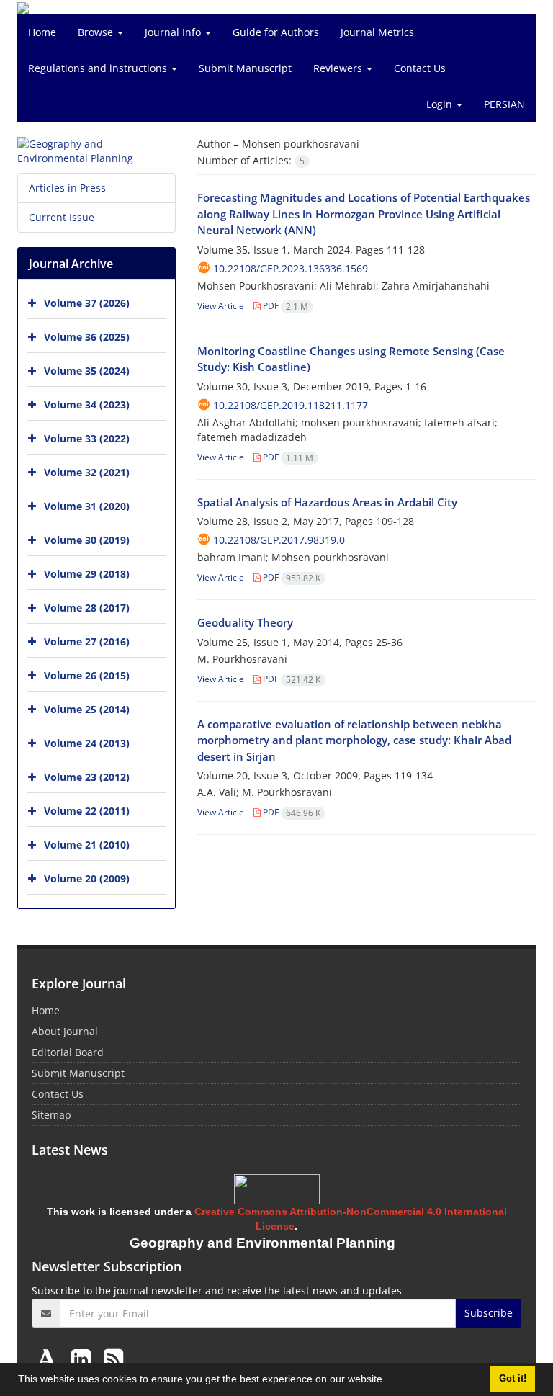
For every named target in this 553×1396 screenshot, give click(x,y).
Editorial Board (68, 1052)
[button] (390, 1381)
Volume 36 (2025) (87, 337)
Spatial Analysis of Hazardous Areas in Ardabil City (327, 502)
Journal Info (174, 32)
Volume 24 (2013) (87, 743)
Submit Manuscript (245, 68)
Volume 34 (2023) (87, 404)
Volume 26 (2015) (87, 675)
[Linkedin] (84, 1358)
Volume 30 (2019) (87, 540)
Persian (504, 104)
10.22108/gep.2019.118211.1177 (290, 405)
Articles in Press (67, 187)
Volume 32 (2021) (87, 472)
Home (42, 32)
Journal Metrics (377, 32)
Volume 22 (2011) (87, 811)
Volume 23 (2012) (87, 777)
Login (440, 104)
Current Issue (61, 217)
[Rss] (113, 1358)
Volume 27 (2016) (87, 641)
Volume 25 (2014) (87, 709)
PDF (284, 306)
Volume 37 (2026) (87, 303)
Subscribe (488, 1313)
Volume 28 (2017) (87, 607)
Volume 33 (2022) (87, 438)
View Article (220, 306)
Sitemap (51, 1115)
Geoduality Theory (245, 622)
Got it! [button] (512, 1379)
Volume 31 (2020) (87, 506)
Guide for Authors (276, 32)
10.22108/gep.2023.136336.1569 (290, 268)
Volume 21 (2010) (87, 844)
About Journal (65, 1031)
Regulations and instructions (99, 68)
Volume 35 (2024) (87, 370)
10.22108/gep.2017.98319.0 (279, 540)
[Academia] (50, 1358)
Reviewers (339, 68)
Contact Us (420, 68)
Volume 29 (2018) (87, 574)
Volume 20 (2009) (87, 878)
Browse (97, 32)
